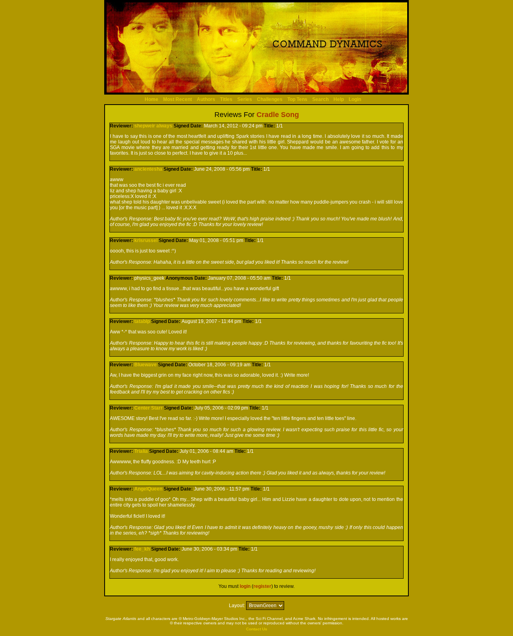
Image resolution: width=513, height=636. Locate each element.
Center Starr (148, 408)
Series (244, 99)
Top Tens (297, 99)
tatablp (142, 321)
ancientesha (148, 169)
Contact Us (256, 629)
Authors (206, 99)
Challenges (270, 99)
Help (338, 99)
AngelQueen (148, 489)
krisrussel (146, 240)
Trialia (141, 451)
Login (355, 99)
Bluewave (145, 364)
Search (320, 99)
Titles (226, 99)
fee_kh (142, 549)
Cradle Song (277, 115)
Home (151, 99)
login (245, 586)
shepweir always (153, 126)
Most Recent (177, 99)
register (262, 586)
